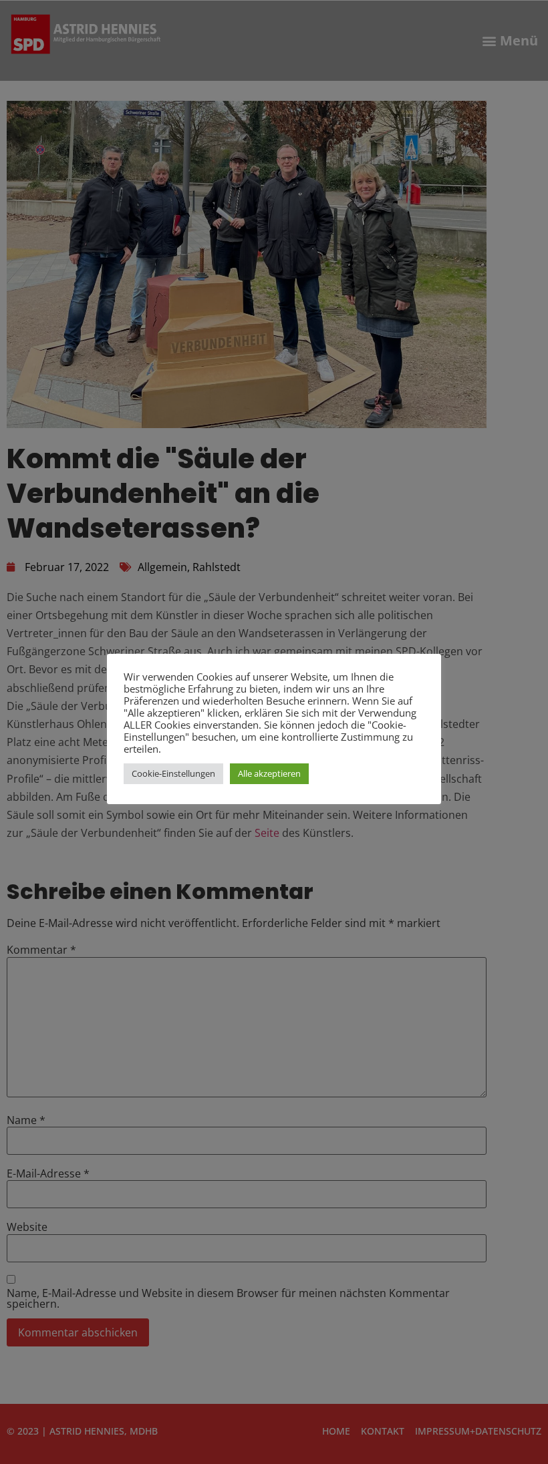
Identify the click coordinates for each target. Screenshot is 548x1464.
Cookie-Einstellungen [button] (173, 773)
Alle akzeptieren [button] (269, 773)
